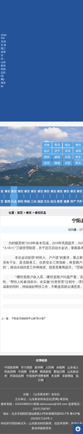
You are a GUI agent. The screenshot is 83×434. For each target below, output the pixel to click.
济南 (47, 144)
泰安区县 (40, 212)
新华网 (39, 367)
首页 (20, 212)
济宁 (57, 150)
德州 (47, 157)
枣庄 (78, 163)
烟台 (68, 144)
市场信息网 (17, 375)
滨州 (47, 163)
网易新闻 (45, 371)
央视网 (60, 367)
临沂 (47, 150)
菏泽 (68, 150)
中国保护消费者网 (37, 375)
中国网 (22, 371)
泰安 (78, 157)
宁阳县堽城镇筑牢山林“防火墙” (28, 318)
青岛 (57, 144)
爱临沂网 (59, 371)
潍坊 (78, 144)
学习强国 (26, 367)
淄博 (78, 150)
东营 (68, 157)
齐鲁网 (33, 371)
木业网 (55, 375)
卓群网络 (67, 375)
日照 (68, 163)
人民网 (50, 367)
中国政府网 (11, 367)
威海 (57, 157)
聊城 (57, 163)
